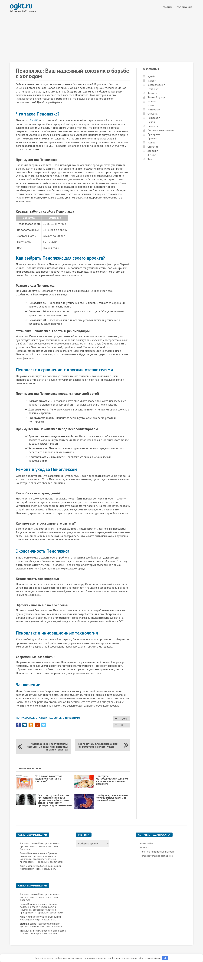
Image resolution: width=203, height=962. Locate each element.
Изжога (151, 101)
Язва (149, 159)
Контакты (145, 847)
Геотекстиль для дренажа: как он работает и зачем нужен (98, 745)
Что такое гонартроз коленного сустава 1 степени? (48, 778)
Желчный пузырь (156, 97)
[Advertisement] (101, 38)
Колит (150, 105)
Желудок (152, 93)
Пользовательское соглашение (157, 855)
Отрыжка (152, 113)
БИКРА (34, 120)
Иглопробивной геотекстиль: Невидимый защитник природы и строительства (47, 746)
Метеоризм (153, 109)
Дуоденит (153, 88)
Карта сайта (146, 843)
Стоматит (152, 146)
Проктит (152, 138)
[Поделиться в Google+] (37, 725)
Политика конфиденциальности (157, 851)
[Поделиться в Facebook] (18, 725)
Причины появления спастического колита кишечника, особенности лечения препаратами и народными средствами (41, 857)
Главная (168, 7)
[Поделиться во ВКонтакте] (24, 725)
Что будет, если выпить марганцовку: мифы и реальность (40, 867)
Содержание (184, 7)
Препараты (153, 134)
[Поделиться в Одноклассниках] (31, 725)
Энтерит (152, 154)
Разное (151, 142)
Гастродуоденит (156, 84)
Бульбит (151, 76)
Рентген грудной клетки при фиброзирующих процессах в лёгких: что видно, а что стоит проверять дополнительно (55, 800)
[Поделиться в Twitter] (43, 725)
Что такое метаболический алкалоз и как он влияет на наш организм (112, 779)
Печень (151, 121)
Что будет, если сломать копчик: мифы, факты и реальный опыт (112, 797)
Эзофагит (152, 150)
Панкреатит (153, 117)
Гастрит (151, 80)
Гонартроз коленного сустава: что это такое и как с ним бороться (40, 846)
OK (165, 958)
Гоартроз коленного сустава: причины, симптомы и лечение (41, 925)
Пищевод (152, 126)
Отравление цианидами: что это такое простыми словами (43, 932)
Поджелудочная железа (160, 130)
